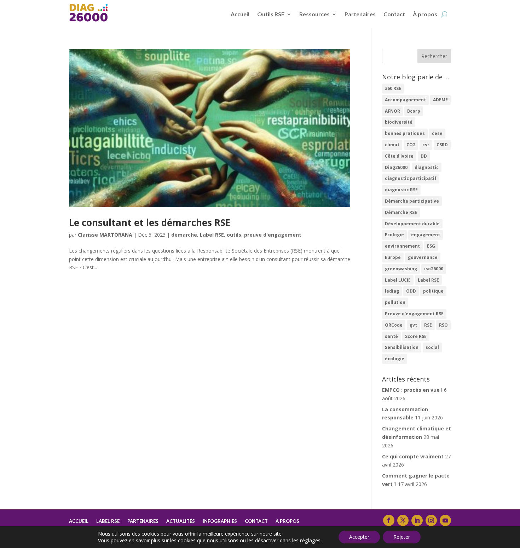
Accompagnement (405, 100)
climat (392, 145)
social (432, 347)
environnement (402, 246)
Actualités (180, 521)
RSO (443, 325)
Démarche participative (412, 201)
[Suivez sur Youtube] (445, 520)
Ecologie (394, 235)
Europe (393, 257)
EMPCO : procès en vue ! (412, 389)
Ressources (314, 14)
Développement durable (412, 224)
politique (433, 291)
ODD (411, 291)
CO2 (410, 145)
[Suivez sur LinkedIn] (417, 520)
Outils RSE (270, 14)
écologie (394, 359)
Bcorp (413, 111)
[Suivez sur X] (403, 520)
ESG (431, 246)
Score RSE (416, 336)
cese (437, 133)
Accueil (240, 14)
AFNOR (392, 111)
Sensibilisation (401, 347)
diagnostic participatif (411, 178)
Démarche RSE (401, 212)
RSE (428, 325)
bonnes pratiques (405, 133)
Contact (394, 14)
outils (234, 234)
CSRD (442, 145)
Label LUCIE (398, 280)
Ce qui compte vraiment (413, 456)
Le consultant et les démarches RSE (149, 222)
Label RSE (212, 234)
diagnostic (427, 167)
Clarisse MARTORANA (105, 234)
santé (391, 336)
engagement (425, 235)
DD (424, 156)
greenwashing (401, 269)
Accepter (359, 536)
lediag (392, 291)
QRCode (394, 325)
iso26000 (433, 269)
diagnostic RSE (401, 190)
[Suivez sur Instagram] (431, 520)
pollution (395, 302)
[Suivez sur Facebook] (388, 520)
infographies (220, 521)
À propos (425, 14)
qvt (413, 325)
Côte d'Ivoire (399, 156)
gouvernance (423, 257)
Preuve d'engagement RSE (414, 314)
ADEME (440, 100)
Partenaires (360, 14)
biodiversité (398, 122)
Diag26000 (396, 167)
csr (425, 145)
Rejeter (401, 536)
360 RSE (393, 88)
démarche (184, 234)
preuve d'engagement (272, 234)
